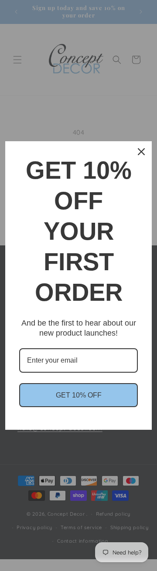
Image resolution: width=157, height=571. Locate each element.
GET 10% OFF (79, 395)
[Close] (141, 151)
